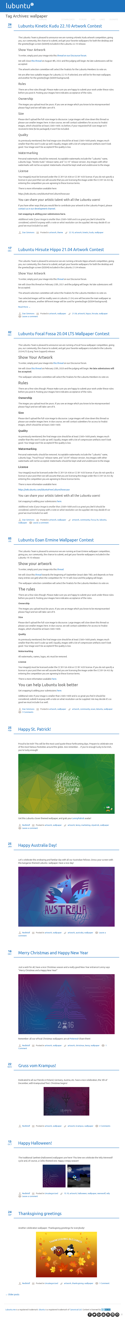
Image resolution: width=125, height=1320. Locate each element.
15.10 (66, 1193)
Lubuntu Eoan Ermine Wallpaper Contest (56, 540)
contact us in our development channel (36, 208)
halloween (82, 1193)
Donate (114, 19)
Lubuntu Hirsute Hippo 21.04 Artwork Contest (61, 249)
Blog (54, 19)
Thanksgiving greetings (40, 1213)
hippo (88, 313)
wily (108, 1193)
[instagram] (112, 1314)
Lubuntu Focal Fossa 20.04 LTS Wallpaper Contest (64, 333)
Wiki (93, 19)
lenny (78, 825)
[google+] (99, 1314)
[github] (117, 1314)
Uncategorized (51, 1193)
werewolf (101, 1193)
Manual (43, 19)
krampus (80, 1126)
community (85, 520)
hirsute (95, 313)
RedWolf (26, 825)
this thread (36, 61)
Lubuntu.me (10, 1310)
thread (60, 279)
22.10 (71, 232)
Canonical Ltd (76, 1310)
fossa (93, 520)
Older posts (12, 1294)
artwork (52, 232)
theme (60, 232)
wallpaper (99, 232)
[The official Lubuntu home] (21, 13)
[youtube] (103, 1314)
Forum (82, 19)
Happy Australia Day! (37, 845)
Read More (24, 307)
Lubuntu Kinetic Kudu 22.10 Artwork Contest (60, 26)
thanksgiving (78, 1283)
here (59, 501)
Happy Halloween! (35, 1143)
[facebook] (90, 1314)
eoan (93, 709)
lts (98, 520)
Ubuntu (42, 1310)
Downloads (68, 19)
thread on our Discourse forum (71, 55)
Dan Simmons (28, 232)
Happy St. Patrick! (34, 729)
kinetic (85, 232)
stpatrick (95, 825)
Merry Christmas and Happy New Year (53, 952)
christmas (80, 1045)
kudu (91, 232)
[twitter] (94, 1314)
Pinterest (74, 1039)
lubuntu (103, 520)
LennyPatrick (78, 818)
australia (79, 932)
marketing (85, 825)
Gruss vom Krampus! (37, 1065)
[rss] (108, 1314)
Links (102, 19)
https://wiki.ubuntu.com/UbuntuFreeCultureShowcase (44, 489)
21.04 (74, 313)
